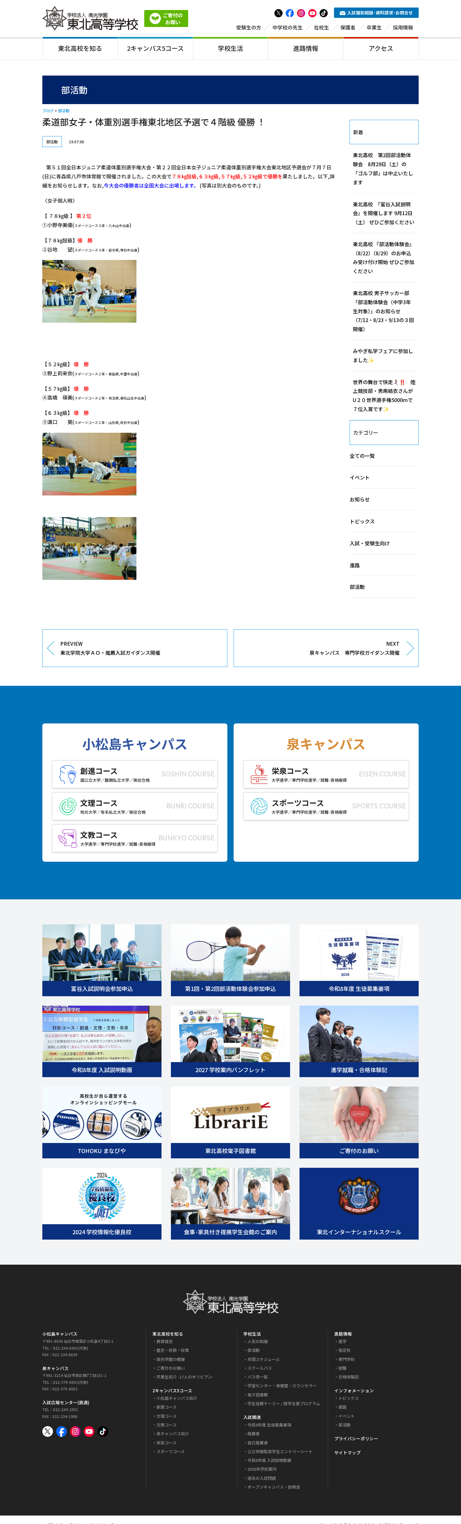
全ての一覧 (362, 455)
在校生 (321, 27)
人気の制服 (257, 1341)
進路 (355, 565)
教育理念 (164, 1341)
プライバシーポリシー (356, 1438)
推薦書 (253, 1434)
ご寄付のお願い (170, 1368)
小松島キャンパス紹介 (176, 1398)
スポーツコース (170, 1451)
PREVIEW (110, 648)
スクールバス (259, 1368)
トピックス (362, 521)
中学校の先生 (288, 27)
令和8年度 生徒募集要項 (269, 1425)
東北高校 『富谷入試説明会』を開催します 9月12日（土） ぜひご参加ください (383, 213)
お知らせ (360, 499)
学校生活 (230, 48)
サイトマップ (347, 1452)
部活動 (63, 110)
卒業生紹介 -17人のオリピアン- (185, 1377)
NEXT (355, 648)
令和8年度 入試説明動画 (269, 1460)
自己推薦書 (257, 1443)
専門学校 (346, 1359)
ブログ (48, 110)
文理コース (166, 1416)
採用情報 (403, 27)
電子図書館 (257, 1395)
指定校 (344, 1350)
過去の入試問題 (261, 1478)
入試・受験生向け (370, 543)
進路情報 (305, 48)
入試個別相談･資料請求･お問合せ (380, 12)
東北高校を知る (80, 48)
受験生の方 (248, 27)
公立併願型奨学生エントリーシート (280, 1451)
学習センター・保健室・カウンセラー (282, 1386)
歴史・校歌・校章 (172, 1350)
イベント (360, 477)
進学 (342, 1341)
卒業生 (374, 27)
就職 (342, 1368)
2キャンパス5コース (155, 48)
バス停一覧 (257, 1377)
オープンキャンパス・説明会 (273, 1487)
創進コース (166, 1407)
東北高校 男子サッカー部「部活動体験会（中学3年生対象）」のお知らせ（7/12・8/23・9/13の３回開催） (383, 311)
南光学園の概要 (170, 1359)
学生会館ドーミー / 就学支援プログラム (283, 1403)
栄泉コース (166, 1443)
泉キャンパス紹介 (172, 1434)
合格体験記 (348, 1377)
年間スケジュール (263, 1359)
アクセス (380, 48)
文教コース (166, 1425)
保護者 (347, 27)
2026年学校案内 (262, 1469)
